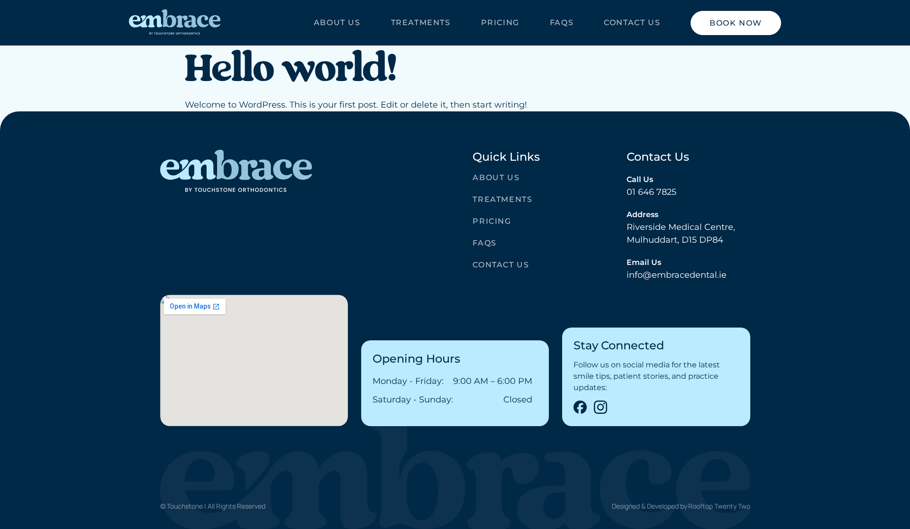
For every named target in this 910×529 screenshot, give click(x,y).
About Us (337, 22)
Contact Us (632, 22)
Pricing (500, 22)
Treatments (421, 22)
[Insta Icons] (600, 407)
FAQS (561, 22)
